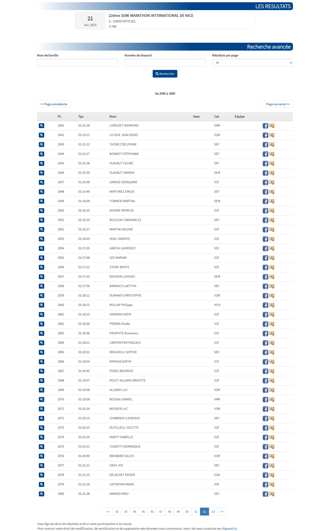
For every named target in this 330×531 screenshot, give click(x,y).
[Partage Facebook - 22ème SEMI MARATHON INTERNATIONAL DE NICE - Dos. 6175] (265, 229)
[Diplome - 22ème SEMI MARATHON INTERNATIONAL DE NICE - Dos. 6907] (271, 390)
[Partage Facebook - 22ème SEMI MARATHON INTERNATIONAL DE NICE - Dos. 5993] (265, 210)
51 (195, 511)
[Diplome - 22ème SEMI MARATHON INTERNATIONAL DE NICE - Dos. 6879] (271, 154)
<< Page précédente (53, 104)
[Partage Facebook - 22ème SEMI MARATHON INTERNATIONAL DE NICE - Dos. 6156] (265, 437)
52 (204, 511)
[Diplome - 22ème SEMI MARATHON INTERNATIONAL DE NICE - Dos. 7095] (271, 456)
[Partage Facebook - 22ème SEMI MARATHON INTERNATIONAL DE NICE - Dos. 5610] (265, 144)
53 (213, 511)
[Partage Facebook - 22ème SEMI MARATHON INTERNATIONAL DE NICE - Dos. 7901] (265, 135)
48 (169, 511)
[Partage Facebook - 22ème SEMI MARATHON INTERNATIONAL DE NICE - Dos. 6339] (265, 295)
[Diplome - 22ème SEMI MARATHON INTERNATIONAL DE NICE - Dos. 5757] (271, 371)
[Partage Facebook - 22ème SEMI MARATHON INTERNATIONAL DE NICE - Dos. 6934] (265, 380)
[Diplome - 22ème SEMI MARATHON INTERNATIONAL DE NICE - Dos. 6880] (271, 484)
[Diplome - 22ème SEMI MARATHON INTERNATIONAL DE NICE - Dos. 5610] (271, 144)
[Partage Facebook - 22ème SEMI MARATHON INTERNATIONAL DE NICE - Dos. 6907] (265, 390)
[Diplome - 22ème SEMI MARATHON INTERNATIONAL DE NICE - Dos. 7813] (271, 475)
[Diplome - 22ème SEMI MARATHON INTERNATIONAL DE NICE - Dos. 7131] (271, 248)
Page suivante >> (278, 104)
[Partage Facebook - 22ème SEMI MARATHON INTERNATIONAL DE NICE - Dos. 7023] (265, 286)
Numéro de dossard (138, 55)
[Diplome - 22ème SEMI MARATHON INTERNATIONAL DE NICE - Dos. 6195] (271, 220)
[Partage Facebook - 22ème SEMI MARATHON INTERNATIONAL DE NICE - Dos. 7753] (265, 342)
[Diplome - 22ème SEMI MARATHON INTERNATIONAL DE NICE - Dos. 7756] (271, 352)
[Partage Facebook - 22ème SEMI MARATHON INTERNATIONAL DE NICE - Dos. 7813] (265, 475)
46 (152, 511)
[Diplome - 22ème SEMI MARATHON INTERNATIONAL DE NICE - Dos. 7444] (271, 323)
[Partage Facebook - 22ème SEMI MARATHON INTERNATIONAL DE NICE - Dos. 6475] (265, 172)
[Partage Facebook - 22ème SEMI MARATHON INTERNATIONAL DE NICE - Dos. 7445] (265, 305)
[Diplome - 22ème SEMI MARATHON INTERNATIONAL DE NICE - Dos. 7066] (271, 201)
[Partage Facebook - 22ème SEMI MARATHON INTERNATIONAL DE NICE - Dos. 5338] (265, 314)
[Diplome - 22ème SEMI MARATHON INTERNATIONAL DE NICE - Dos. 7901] (271, 135)
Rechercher (166, 74)
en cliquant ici (227, 528)
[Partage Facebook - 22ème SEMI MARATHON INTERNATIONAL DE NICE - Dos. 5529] (265, 418)
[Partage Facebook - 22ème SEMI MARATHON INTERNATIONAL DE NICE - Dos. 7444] (265, 323)
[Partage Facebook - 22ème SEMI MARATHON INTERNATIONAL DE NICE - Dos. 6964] (265, 182)
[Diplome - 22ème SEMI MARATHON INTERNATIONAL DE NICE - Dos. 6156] (271, 437)
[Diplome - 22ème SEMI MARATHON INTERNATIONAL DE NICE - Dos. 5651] (271, 361)
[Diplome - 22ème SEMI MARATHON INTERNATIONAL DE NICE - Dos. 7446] (271, 333)
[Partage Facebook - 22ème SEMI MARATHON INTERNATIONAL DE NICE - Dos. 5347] (265, 257)
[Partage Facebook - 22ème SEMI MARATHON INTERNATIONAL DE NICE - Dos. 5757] (265, 371)
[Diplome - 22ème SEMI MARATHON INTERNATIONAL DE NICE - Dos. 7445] (271, 305)
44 (134, 511)
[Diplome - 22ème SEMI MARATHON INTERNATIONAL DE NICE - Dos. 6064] (271, 408)
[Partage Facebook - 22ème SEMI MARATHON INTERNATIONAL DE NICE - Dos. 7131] (265, 248)
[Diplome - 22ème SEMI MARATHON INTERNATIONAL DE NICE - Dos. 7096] (271, 427)
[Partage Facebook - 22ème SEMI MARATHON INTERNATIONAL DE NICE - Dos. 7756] (265, 352)
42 (117, 511)
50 (187, 511)
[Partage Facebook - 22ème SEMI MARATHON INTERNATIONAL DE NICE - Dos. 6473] (265, 163)
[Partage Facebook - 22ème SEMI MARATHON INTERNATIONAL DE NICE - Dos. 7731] (265, 446)
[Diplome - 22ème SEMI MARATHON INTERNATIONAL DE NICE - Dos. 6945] (271, 191)
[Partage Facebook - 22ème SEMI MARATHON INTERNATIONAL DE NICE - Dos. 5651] (265, 361)
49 (178, 511)
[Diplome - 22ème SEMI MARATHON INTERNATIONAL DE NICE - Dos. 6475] (271, 172)
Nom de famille (47, 55)
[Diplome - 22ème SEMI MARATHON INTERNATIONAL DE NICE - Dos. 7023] (271, 286)
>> (222, 511)
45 (143, 511)
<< (108, 511)
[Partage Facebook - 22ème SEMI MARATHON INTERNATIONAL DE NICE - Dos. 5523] (265, 267)
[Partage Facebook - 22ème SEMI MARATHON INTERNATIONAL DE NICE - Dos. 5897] (265, 399)
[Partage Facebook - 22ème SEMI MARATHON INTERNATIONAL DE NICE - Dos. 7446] (265, 333)
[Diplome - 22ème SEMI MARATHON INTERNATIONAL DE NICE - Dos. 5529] (271, 418)
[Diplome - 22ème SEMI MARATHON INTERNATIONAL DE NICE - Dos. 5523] (271, 267)
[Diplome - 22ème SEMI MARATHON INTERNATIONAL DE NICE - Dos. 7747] (271, 493)
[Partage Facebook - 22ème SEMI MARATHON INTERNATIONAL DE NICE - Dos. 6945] (265, 191)
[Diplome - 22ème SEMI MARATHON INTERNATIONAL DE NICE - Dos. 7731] (271, 446)
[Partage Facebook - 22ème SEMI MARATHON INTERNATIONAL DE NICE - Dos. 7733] (265, 276)
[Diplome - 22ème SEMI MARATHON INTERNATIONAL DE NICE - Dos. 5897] (271, 399)
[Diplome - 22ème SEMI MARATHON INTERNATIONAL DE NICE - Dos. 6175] (271, 229)
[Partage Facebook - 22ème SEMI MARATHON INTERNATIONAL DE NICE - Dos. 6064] (265, 408)
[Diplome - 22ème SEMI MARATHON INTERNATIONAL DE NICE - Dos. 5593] (271, 238)
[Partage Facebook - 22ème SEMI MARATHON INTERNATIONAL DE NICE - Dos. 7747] (265, 493)
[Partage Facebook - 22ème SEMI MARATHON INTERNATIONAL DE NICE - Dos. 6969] (265, 465)
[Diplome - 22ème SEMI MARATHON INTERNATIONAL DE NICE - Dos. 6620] (271, 125)
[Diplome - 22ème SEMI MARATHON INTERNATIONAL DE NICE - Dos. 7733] (271, 276)
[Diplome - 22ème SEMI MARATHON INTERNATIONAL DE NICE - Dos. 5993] (271, 210)
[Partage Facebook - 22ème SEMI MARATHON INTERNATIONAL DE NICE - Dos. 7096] (265, 427)
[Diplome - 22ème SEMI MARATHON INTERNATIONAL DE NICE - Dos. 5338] (271, 314)
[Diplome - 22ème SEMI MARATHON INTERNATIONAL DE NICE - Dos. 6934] (271, 380)
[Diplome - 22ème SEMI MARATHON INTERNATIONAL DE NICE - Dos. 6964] (271, 182)
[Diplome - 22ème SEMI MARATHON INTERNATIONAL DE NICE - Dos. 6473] (271, 163)
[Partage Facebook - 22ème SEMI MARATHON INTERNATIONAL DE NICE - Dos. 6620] (265, 125)
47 (160, 511)
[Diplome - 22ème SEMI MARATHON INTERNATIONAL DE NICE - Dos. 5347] (271, 257)
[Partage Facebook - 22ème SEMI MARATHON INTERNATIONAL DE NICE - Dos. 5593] (265, 238)
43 (125, 511)
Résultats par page (225, 55)
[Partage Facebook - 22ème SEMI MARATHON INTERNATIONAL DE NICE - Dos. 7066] (265, 201)
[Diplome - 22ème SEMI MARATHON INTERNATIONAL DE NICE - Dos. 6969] (271, 465)
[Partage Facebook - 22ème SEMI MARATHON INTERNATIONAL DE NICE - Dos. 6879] (265, 154)
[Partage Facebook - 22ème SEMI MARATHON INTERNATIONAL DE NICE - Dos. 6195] (265, 220)
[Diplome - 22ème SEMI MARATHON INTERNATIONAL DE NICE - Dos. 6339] (271, 295)
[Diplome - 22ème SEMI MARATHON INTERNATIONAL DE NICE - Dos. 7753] (271, 342)
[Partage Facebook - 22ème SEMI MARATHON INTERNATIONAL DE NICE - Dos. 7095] (265, 456)
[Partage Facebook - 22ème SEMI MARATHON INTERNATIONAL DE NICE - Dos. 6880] (265, 484)
